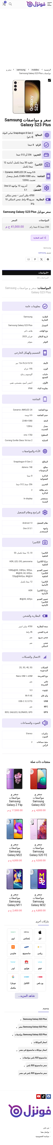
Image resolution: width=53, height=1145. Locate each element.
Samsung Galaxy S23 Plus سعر (33, 1027)
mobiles (35, 70)
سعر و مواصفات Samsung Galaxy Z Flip (14, 799)
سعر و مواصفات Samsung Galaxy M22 (14, 850)
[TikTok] (43, 1096)
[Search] (10, 4)
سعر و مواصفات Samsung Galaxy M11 (14, 900)
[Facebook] (48, 1096)
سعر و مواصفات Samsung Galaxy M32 (38, 900)
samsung (21, 70)
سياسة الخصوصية (42, 1136)
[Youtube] (38, 1096)
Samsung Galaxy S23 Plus (35, 1019)
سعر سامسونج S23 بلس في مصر (33, 1073)
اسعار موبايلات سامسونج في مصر (33, 1050)
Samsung (47, 248)
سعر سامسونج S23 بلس (37, 1065)
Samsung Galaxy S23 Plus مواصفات (31, 1034)
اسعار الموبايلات (40, 1042)
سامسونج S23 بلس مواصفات (35, 1058)
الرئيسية (47, 70)
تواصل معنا (45, 1132)
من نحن (46, 1128)
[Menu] (49, 4)
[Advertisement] (26, 36)
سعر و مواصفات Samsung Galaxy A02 (38, 799)
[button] (49, 80)
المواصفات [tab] (42, 273)
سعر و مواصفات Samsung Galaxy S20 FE (38, 850)
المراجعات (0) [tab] (43, 278)
